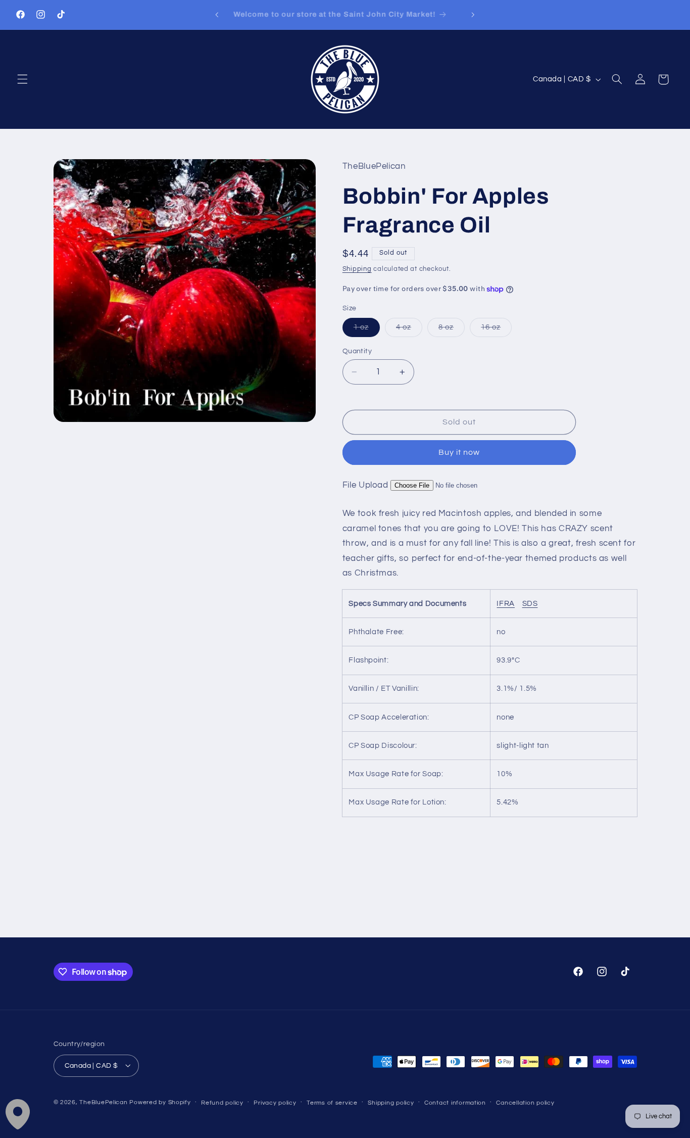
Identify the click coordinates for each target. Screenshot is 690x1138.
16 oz (496, 330)
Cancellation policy (525, 1102)
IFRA (506, 603)
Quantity (357, 351)
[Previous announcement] (217, 15)
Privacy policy (275, 1102)
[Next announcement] (473, 15)
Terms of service (332, 1102)
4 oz (409, 330)
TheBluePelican (103, 1102)
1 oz (367, 330)
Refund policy (222, 1102)
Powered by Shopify (159, 1102)
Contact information (455, 1102)
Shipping (357, 269)
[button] (22, 79)
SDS (530, 603)
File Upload (365, 485)
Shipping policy (391, 1102)
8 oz (451, 330)
